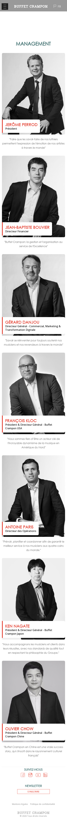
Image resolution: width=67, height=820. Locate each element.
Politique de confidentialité (42, 804)
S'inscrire (33, 791)
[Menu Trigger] (5, 6)
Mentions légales (20, 804)
